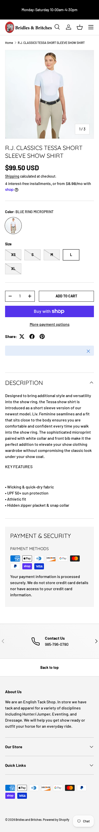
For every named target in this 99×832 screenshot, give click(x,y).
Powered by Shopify (56, 819)
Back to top (49, 667)
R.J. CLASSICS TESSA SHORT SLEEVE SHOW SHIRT (51, 42)
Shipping (12, 176)
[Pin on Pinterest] (42, 336)
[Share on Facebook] (32, 336)
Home (9, 42)
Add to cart (66, 296)
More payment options (50, 324)
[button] (79, 27)
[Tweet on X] (22, 336)
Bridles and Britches (28, 819)
